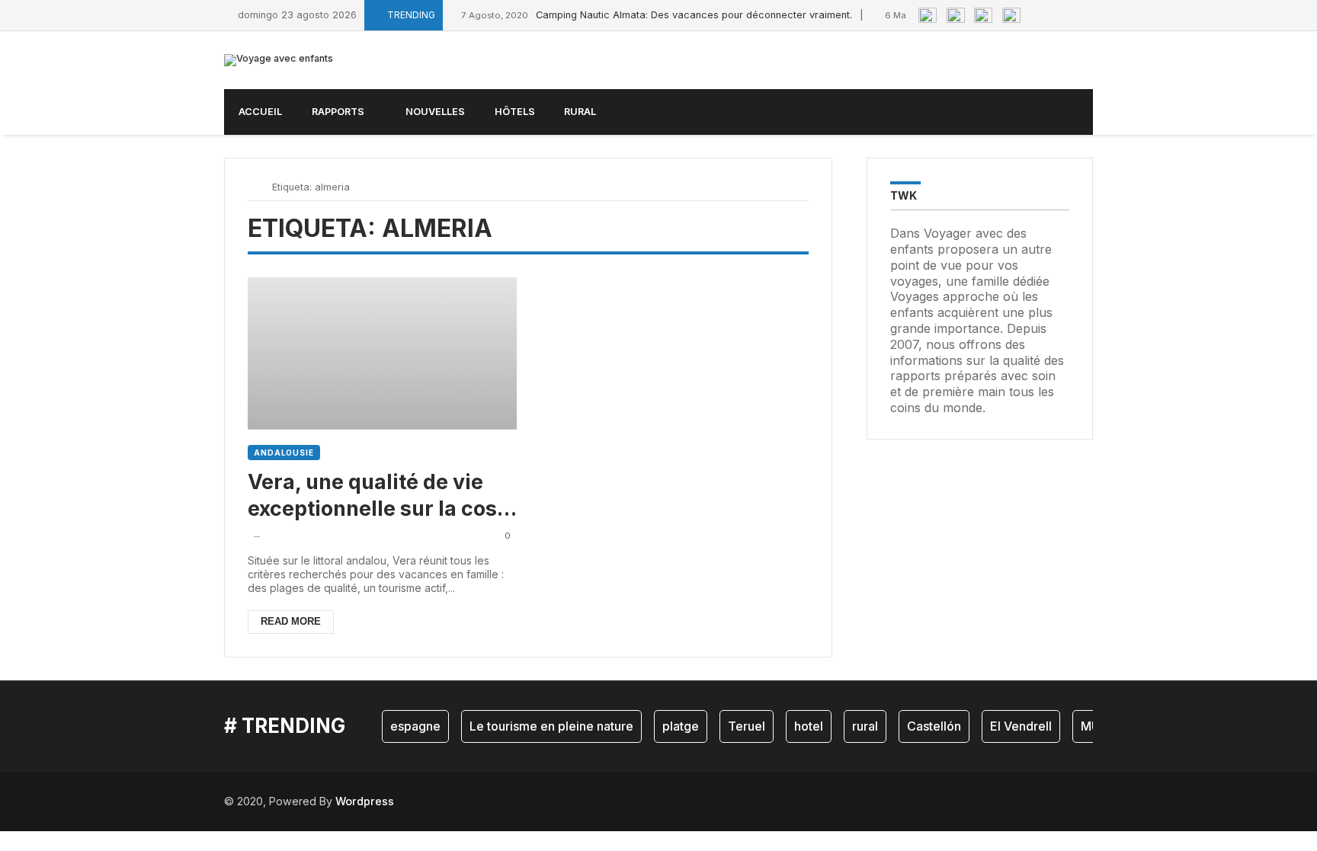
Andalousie (284, 452)
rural (865, 726)
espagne (415, 726)
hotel (808, 726)
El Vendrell (1021, 726)
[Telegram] (1089, 15)
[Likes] (1037, 15)
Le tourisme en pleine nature (551, 726)
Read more (291, 621)
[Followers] (1054, 15)
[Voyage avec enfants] (278, 60)
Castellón (934, 726)
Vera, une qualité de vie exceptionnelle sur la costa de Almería (382, 495)
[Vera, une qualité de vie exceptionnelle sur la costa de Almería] (382, 353)
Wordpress (364, 801)
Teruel (746, 726)
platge (680, 726)
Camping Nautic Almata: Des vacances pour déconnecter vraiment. (656, 15)
